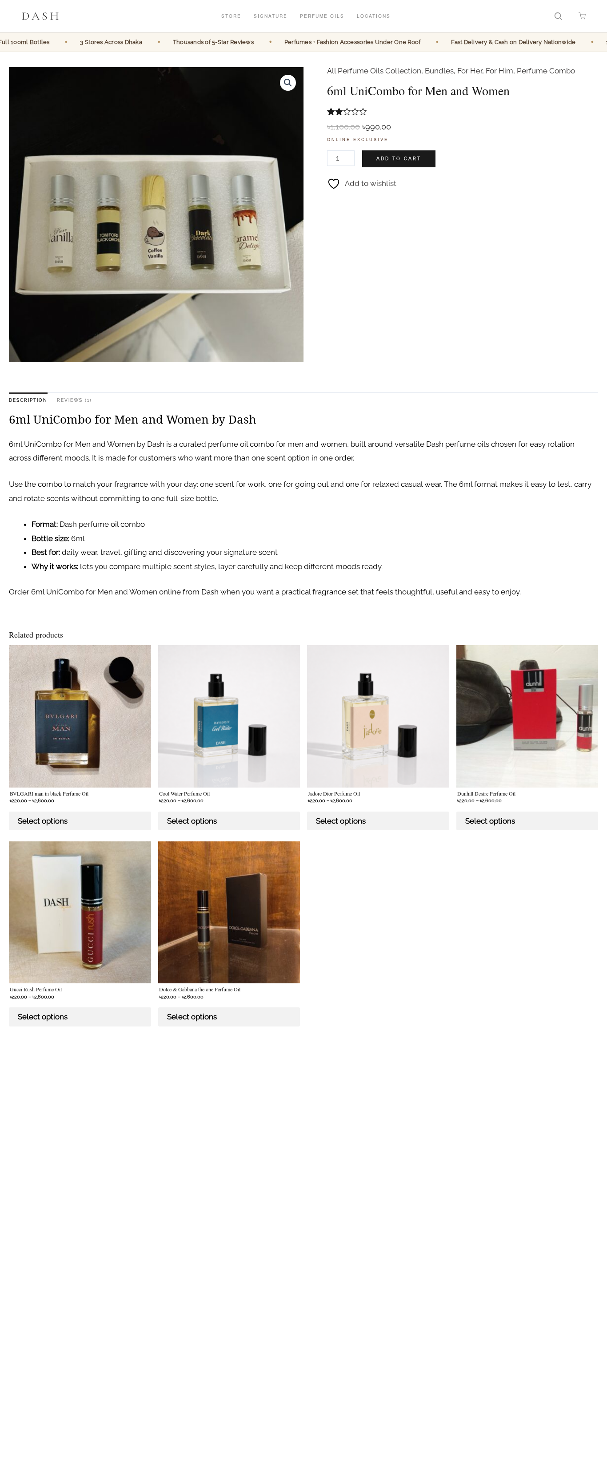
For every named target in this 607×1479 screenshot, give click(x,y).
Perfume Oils (322, 16)
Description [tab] (28, 400)
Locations (374, 16)
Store (231, 16)
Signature (271, 16)
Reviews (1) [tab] (74, 400)
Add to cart (398, 158)
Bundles (439, 70)
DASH (41, 16)
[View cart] (582, 16)
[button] (288, 83)
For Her (469, 70)
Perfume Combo (546, 70)
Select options (43, 820)
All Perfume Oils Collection (374, 70)
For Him (499, 70)
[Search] (558, 16)
